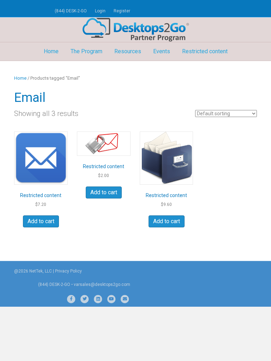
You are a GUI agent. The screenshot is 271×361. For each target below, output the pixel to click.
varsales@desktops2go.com (102, 284)
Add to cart (41, 221)
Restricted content (205, 51)
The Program (86, 51)
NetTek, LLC (40, 271)
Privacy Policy (68, 271)
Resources (127, 51)
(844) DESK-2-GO (71, 10)
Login (100, 10)
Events (161, 51)
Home (51, 51)
